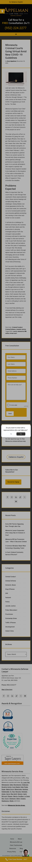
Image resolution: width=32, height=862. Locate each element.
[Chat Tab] (16, 431)
